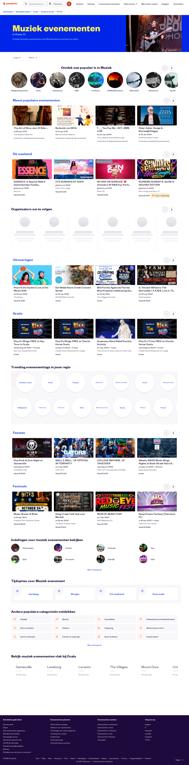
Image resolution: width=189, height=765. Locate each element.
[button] (130, 4)
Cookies (148, 758)
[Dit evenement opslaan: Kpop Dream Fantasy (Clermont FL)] (167, 507)
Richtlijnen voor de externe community (17, 752)
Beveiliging (82, 758)
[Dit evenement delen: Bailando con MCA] (89, 121)
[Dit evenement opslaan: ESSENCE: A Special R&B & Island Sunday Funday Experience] (42, 175)
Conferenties (55, 736)
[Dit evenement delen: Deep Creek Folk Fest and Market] (89, 507)
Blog (43, 758)
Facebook (148, 730)
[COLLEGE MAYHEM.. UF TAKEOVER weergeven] (115, 448)
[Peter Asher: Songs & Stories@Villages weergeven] (157, 115)
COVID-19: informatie (10, 743)
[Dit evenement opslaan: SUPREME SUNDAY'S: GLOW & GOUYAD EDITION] (167, 175)
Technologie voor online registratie (62, 730)
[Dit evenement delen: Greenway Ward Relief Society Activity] (131, 335)
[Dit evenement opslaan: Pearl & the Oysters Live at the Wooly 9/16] (42, 281)
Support (148, 724)
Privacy (124, 758)
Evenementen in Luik (105, 733)
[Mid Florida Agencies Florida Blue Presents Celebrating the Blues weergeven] (115, 275)
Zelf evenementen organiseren (14, 730)
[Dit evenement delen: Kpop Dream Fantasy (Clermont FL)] (173, 507)
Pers (66, 758)
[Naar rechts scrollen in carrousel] (171, 68)
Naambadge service (10, 736)
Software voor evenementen (60, 727)
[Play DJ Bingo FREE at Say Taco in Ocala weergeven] (32, 329)
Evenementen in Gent (105, 727)
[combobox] (59, 4)
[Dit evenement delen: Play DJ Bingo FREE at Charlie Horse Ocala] (89, 335)
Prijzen (5, 727)
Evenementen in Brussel (106, 736)
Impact (72, 758)
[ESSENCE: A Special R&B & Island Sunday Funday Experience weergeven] (32, 169)
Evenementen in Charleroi (107, 730)
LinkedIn (148, 733)
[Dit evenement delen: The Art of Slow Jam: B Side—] (48, 121)
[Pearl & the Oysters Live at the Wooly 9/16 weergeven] (32, 275)
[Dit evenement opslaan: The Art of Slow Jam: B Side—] (42, 121)
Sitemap (6, 749)
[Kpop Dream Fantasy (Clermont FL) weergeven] (157, 501)
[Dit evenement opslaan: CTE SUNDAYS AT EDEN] (83, 175)
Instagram (148, 736)
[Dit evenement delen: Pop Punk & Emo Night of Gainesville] (48, 454)
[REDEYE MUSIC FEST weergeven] (115, 501)
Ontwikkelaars (94, 758)
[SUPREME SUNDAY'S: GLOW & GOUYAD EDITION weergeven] (157, 169)
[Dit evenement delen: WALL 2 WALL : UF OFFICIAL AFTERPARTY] (89, 454)
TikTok (147, 740)
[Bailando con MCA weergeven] (73, 115)
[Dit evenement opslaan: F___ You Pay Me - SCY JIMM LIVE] (125, 121)
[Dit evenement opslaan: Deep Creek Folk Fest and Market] (83, 507)
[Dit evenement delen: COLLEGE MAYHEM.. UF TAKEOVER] (131, 454)
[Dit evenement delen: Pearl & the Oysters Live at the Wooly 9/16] (48, 281)
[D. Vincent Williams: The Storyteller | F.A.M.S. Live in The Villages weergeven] (157, 275)
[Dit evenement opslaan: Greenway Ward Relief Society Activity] (125, 335)
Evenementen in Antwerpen (108, 724)
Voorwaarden (114, 758)
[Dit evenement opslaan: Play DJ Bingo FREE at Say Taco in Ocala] (42, 335)
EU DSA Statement (83, 761)
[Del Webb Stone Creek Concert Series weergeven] (73, 275)
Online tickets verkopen (59, 724)
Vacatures (58, 758)
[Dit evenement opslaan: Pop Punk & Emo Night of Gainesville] (42, 454)
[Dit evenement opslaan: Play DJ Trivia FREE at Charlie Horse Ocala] (167, 335)
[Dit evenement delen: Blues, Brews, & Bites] (48, 507)
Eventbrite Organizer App (12, 740)
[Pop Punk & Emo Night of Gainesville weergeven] (32, 448)
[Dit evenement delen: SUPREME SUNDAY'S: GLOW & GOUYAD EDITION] (173, 175)
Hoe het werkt (8, 724)
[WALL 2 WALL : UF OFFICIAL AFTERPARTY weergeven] (73, 448)
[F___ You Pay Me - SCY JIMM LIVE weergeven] (115, 115)
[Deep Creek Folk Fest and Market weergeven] (73, 501)
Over (37, 758)
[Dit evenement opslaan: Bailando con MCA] (83, 121)
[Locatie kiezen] (50, 3)
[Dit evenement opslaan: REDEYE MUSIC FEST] (125, 507)
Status (104, 758)
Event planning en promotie (60, 743)
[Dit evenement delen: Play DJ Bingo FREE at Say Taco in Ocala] (48, 335)
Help (49, 758)
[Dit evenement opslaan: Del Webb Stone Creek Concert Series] (83, 281)
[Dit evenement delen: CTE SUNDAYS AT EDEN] (89, 175)
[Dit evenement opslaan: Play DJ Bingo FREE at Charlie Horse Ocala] (83, 335)
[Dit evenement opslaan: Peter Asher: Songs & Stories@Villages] (167, 121)
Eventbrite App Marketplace (13, 746)
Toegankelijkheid (136, 758)
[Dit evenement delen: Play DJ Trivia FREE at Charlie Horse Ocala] (173, 335)
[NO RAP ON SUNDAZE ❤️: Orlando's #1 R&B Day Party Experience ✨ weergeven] (115, 169)
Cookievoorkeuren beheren (103, 761)
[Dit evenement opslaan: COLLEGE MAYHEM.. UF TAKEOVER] (125, 454)
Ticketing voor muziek (58, 733)
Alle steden (102, 740)
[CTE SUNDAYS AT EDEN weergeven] (73, 169)
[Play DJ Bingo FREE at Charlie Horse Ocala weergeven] (73, 329)
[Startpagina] (10, 4)
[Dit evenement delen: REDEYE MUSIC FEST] (131, 507)
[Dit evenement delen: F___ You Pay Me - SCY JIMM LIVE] (131, 121)
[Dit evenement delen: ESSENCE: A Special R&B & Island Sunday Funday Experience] (48, 175)
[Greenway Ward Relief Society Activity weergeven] (115, 329)
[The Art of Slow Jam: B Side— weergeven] (32, 115)
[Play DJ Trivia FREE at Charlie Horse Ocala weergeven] (157, 329)
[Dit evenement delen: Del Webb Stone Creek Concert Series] (89, 281)
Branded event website (11, 733)
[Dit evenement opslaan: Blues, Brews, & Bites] (42, 507)
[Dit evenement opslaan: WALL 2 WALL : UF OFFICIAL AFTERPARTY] (83, 454)
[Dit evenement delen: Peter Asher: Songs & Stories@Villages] (173, 121)
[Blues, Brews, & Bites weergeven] (32, 501)
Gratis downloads (56, 740)
